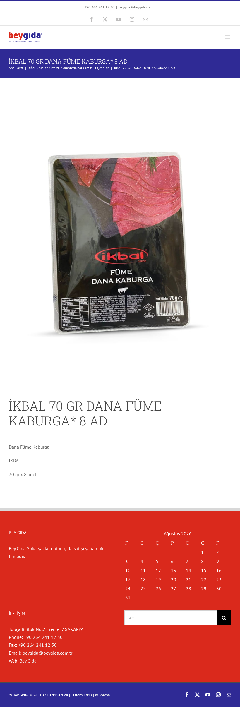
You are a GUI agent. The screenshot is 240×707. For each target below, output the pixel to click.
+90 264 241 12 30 (43, 637)
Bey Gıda (28, 661)
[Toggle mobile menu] (228, 37)
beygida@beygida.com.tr (137, 7)
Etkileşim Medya (97, 695)
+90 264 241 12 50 (37, 645)
